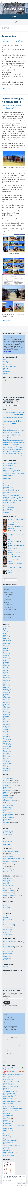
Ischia (12, 432)
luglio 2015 (6, 696)
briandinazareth (7, 1123)
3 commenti (7, 88)
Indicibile (5, 1120)
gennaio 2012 (6, 738)
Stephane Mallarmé (8, 833)
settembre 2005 (7, 763)
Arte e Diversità (7, 785)
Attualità (17, 105)
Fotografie (16, 41)
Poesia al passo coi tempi (9, 484)
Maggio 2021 (6, 645)
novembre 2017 (7, 669)
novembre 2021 (7, 642)
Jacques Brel (16, 432)
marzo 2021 (6, 648)
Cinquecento (21, 417)
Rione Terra (8, 449)
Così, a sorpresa (7, 506)
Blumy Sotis (6, 789)
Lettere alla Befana (14, 437)
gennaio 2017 (6, 675)
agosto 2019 (6, 662)
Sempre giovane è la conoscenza (11, 1145)
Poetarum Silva (7, 816)
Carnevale (13, 417)
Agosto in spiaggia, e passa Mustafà (13, 100)
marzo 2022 (6, 635)
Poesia (4, 41)
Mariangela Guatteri (8, 1085)
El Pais (5, 905)
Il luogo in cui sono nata (9, 365)
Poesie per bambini (21, 444)
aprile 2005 (6, 767)
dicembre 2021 (7, 640)
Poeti (14, 447)
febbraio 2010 (6, 743)
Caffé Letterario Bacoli (9, 855)
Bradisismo (18, 415)
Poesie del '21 (6, 1150)
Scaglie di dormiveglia (16, 449)
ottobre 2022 (6, 633)
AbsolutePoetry (7, 777)
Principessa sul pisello (9, 817)
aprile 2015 (6, 701)
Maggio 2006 (6, 756)
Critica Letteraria (7, 841)
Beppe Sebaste (7, 787)
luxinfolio (6, 1112)
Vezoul (12, 455)
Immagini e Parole (20, 40)
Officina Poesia (7, 812)
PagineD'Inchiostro (8, 1083)
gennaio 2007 (6, 750)
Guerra (17, 430)
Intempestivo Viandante (9, 800)
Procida (4, 449)
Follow (7, 1002)
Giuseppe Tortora (7, 919)
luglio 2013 (6, 718)
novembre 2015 (7, 689)
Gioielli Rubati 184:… (13, 549)
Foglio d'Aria (6, 795)
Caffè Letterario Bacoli (9, 880)
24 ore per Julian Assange (9, 482)
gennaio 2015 (6, 704)
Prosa (20, 105)
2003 (4, 412)
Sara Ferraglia (7, 819)
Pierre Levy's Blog (8, 1103)
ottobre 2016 (6, 679)
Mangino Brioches (8, 805)
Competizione (11, 419)
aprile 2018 (6, 667)
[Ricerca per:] (10, 580)
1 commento (7, 320)
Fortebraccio (6, 1127)
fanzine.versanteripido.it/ (10, 1140)
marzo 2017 (6, 672)
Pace (4, 444)
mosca (22, 440)
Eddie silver (6, 1144)
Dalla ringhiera (7, 792)
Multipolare (6, 1088)
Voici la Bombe (7, 960)
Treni (4, 480)
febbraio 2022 (6, 637)
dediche (21, 107)
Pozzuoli (20, 447)
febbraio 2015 (6, 702)
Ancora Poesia (7, 782)
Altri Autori (6, 916)
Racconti (4, 107)
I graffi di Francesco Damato (10, 1086)
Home (4, 22)
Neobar (5, 811)
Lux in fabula (6, 889)
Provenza (5, 966)
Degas (10, 421)
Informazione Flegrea (8, 885)
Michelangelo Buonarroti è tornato (12, 1101)
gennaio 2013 (6, 726)
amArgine (5, 780)
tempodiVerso (7, 1139)
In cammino (9, 36)
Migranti (22, 41)
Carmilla (5, 917)
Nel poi (5, 370)
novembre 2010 (7, 741)
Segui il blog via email (11, 991)
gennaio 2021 (6, 652)
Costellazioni (16, 419)
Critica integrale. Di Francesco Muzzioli (13, 1125)
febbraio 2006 (6, 760)
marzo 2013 (6, 723)
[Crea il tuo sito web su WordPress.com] (14, 1)
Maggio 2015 (6, 699)
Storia (11, 453)
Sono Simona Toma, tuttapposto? (11, 1081)
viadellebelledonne (17, 455)
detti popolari (13, 421)
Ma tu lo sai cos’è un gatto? (10, 492)
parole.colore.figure (8, 1076)
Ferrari (12, 427)
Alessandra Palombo (8, 778)
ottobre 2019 (6, 660)
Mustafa (18, 108)
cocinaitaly (6, 1135)
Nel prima (5, 368)
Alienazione (10, 412)
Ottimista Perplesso (8, 814)
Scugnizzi (9, 451)
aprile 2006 (6, 758)
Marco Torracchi (12, 541)
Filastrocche (15, 427)
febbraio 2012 (6, 736)
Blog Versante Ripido (8, 1155)
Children (17, 417)
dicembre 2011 (7, 740)
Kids (19, 432)
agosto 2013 (6, 716)
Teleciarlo (6, 821)
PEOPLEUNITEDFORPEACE (10, 1100)
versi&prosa (9, 455)
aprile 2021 (6, 647)
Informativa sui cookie (7, 1180)
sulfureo (10, 563)
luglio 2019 (6, 664)
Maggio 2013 (6, 719)
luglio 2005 (6, 765)
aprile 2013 (6, 721)
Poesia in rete (6, 1105)
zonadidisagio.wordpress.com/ (11, 1091)
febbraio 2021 (6, 650)
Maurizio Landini (7, 809)
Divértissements (17, 426)
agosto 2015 (6, 694)
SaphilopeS (6, 1117)
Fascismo (9, 427)
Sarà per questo (7, 494)
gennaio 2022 (6, 638)
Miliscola (19, 440)
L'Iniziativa (6, 887)
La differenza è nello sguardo (10, 511)
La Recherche (6, 865)
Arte (23, 412)
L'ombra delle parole (8, 946)
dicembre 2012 (7, 728)
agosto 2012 (6, 729)
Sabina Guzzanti (7, 872)
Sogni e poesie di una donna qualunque (13, 1074)
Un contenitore (7, 361)
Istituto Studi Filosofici (9, 924)
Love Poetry (7, 440)
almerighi (10, 534)
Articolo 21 (6, 904)
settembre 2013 (7, 714)
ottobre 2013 (6, 713)
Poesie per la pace (8, 447)
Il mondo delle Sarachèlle (9, 366)
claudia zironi (6, 1113)
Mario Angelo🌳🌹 (8, 1118)
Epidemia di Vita (7, 1128)
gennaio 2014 (6, 711)
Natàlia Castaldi (15, 442)
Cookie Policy (7, 351)
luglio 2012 (6, 731)
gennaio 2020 (6, 657)
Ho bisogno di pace (8, 485)
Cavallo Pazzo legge (8, 1079)
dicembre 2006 (7, 751)
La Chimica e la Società (9, 1093)
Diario (3, 108)
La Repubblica (6, 907)
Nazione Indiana (7, 929)
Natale (11, 442)
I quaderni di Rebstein (9, 799)
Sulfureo (5, 1154)
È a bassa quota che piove (9, 489)
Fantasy (4, 427)
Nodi (4, 504)
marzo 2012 (6, 735)
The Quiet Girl (7, 1137)
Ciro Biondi (6, 883)
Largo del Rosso (14, 8)
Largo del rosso (13, 435)
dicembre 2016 (7, 677)
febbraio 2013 (6, 724)
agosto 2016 (6, 682)
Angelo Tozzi (6, 784)
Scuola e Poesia (15, 451)
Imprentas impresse (8, 1130)
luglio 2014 (6, 706)
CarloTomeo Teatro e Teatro (10, 1110)
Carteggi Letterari (8, 941)
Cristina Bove (21, 419)
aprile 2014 (6, 709)
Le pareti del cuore (8, 509)
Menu (14, 17)
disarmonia (5, 426)
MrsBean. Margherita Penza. (10, 1152)
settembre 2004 (7, 770)
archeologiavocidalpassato (10, 1098)
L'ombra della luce (8, 1096)
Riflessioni (8, 41)
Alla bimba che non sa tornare (11, 490)
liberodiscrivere (21, 437)
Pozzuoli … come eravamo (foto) (11, 895)
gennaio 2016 (6, 687)
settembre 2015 (7, 692)
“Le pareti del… (11, 567)
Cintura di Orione (6, 419)
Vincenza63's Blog (8, 1090)
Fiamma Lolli (6, 794)
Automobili (5, 415)
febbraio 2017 (6, 674)
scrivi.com (5, 451)
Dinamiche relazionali (20, 424)
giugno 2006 (6, 755)
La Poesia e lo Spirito (8, 804)
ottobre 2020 (6, 653)
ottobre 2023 (6, 628)
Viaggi (21, 455)
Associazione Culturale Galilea (11, 851)
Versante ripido (7, 958)
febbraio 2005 (6, 768)
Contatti (5, 373)
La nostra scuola (7, 1134)
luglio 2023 (6, 630)
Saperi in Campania (8, 931)
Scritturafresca (7, 933)
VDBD (4, 824)
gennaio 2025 (6, 626)
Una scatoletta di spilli (9, 507)
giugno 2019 (6, 665)
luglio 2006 (6, 753)
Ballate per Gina (10, 415)
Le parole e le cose (8, 951)
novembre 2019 (7, 659)
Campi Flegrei (7, 417)
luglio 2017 (6, 670)
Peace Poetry (9, 444)
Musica (5, 442)
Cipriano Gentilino (8, 1115)
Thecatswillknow (7, 834)
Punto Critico (6, 844)
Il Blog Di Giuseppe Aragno (10, 1095)
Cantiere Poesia (7, 790)
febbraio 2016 (6, 686)
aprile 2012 (6, 733)
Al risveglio (6, 512)
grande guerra (13, 430)
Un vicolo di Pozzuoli (8, 363)
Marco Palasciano (7, 807)
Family (21, 426)
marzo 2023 (6, 632)
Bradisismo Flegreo (8, 878)
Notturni (21, 442)
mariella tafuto (11, 519)
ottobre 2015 (6, 691)
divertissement (10, 426)
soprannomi (6, 453)
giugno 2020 (6, 655)
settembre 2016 (7, 680)
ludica (13, 440)
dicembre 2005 (7, 762)
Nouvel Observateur (8, 909)
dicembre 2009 (7, 745)
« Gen (4, 1061)
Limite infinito (7, 1149)
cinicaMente (6, 1132)
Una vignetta (6, 822)
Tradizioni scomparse (16, 453)
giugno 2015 (6, 697)
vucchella (4, 456)
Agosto (16, 107)
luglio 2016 (6, 684)
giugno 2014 (6, 707)
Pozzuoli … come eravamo (10, 890)
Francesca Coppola (8, 797)
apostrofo (19, 412)
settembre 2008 (7, 746)
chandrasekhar (7, 1078)
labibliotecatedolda (8, 1122)
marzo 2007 (6, 748)
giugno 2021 (6, 643)
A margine (14, 412)
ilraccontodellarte (8, 1142)
